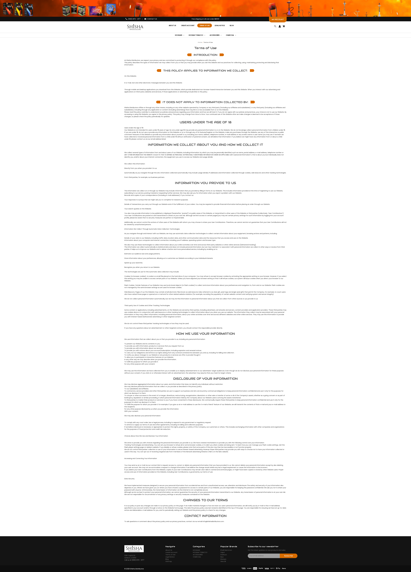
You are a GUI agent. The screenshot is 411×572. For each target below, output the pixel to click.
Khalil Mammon (226, 550)
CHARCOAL (197, 557)
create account (171, 552)
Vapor (222, 552)
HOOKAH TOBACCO (200, 552)
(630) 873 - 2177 (134, 19)
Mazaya (223, 559)
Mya (221, 557)
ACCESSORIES (198, 555)
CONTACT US (152, 19)
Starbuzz (223, 555)
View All (223, 561)
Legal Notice (170, 557)
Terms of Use (170, 555)
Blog (167, 559)
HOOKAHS (196, 550)
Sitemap (168, 561)
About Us (168, 550)
